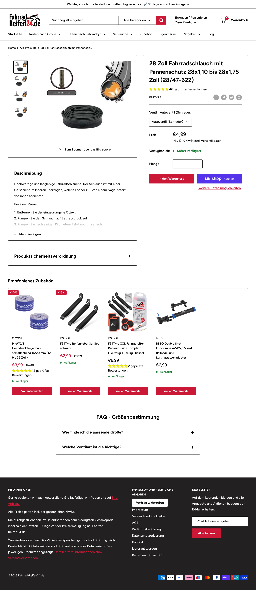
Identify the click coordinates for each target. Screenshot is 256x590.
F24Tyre (155, 97)
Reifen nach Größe (42, 34)
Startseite (15, 34)
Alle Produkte (28, 48)
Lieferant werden (144, 548)
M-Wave (17, 338)
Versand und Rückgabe (148, 516)
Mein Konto (183, 22)
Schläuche (120, 34)
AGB (135, 523)
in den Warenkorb (171, 178)
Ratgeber (189, 34)
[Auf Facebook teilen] (216, 97)
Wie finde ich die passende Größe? (92, 432)
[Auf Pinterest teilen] (224, 97)
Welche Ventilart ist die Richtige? (91, 447)
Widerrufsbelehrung (146, 529)
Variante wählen (32, 391)
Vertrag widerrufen (150, 502)
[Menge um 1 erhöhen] (198, 164)
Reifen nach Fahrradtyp (85, 34)
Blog (210, 34)
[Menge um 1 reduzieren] (177, 164)
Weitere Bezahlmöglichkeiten (219, 188)
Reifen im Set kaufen (147, 555)
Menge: (154, 164)
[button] (159, 89)
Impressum (140, 510)
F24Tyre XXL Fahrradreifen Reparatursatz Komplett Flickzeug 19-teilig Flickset (126, 348)
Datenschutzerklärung (148, 535)
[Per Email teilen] (239, 97)
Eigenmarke (167, 34)
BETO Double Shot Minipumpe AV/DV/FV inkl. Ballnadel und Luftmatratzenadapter (174, 350)
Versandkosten (211, 141)
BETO (159, 338)
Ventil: (170, 112)
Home (12, 48)
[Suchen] (161, 20)
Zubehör (146, 34)
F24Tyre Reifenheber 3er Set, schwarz (80, 346)
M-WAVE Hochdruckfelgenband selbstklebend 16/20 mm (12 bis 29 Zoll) (31, 350)
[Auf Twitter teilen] (231, 97)
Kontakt (137, 542)
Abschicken (206, 533)
